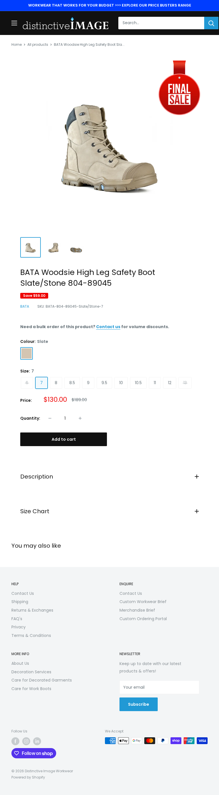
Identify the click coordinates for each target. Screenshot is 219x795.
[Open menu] (14, 23)
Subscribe (138, 704)
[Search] (211, 23)
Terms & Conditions (31, 635)
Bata (24, 306)
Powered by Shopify (28, 777)
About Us (20, 663)
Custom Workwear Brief (143, 601)
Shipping (19, 601)
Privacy (18, 627)
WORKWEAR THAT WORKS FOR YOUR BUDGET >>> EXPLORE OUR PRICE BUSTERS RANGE (109, 5)
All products (37, 44)
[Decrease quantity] (50, 418)
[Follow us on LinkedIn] (37, 741)
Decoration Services (31, 672)
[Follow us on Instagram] (26, 741)
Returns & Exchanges (32, 610)
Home (16, 44)
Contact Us (22, 593)
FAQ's (16, 619)
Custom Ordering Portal (143, 619)
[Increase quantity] (80, 418)
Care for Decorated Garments (41, 680)
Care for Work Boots (31, 689)
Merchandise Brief (137, 610)
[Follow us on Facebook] (15, 741)
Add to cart (64, 439)
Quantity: (30, 418)
